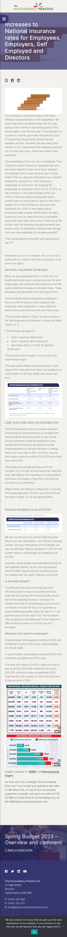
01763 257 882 (16, 899)
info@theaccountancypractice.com (28, 907)
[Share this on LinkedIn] (18, 80)
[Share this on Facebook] (12, 80)
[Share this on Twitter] (6, 80)
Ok (34, 932)
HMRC (32, 771)
